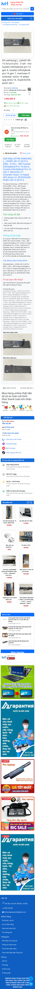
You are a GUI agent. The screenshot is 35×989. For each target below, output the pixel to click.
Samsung (15, 88)
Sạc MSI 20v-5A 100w (25, 521)
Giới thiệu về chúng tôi (9, 941)
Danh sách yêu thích (9, 928)
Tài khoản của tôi (7, 920)
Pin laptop (15, 22)
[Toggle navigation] (31, 18)
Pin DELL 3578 (26, 545)
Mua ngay (25, 115)
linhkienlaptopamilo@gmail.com (15, 912)
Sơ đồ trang (6, 969)
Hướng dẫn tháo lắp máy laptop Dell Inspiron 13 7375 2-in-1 (19, 627)
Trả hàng (5, 965)
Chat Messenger (11, 444)
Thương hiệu (6, 973)
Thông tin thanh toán (9, 945)
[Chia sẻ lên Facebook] (26, 120)
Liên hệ (4, 961)
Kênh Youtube (10, 448)
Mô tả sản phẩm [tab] (10, 153)
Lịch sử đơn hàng (8, 924)
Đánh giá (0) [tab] (26, 153)
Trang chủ (6, 22)
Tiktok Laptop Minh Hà (13, 453)
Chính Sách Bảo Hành (9, 949)
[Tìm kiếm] (32, 9)
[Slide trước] (28, 502)
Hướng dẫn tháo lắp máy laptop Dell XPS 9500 (19, 634)
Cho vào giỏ (11, 115)
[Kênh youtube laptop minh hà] (12, 658)
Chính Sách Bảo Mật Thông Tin (12, 953)
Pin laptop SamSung (10, 25)
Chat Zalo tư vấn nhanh (14, 439)
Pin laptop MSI (24, 25)
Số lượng (7, 110)
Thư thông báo (7, 932)
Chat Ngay (10, 140)
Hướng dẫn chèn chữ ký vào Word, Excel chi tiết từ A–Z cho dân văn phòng (19, 619)
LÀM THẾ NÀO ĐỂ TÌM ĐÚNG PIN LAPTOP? (18, 642)
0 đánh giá (19, 120)
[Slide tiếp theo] (31, 502)
